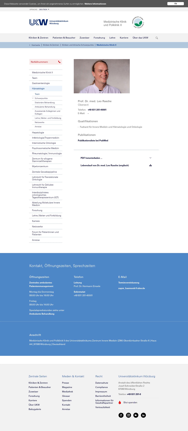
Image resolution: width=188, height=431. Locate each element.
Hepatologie (38, 132)
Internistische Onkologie (44, 143)
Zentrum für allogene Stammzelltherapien (42, 159)
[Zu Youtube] (136, 415)
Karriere (36, 221)
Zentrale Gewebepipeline (44, 171)
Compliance (101, 387)
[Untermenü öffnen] (33, 98)
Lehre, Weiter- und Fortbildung (48, 118)
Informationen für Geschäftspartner (104, 401)
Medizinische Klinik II (106, 45)
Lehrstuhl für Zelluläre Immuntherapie (42, 186)
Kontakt (66, 404)
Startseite (36, 45)
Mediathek (67, 391)
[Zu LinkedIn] (143, 415)
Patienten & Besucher (40, 387)
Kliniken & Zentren (51, 45)
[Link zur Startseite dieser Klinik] (131, 22)
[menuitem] (39, 9)
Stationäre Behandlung (45, 102)
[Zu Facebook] (121, 415)
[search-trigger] (156, 37)
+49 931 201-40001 (97, 109)
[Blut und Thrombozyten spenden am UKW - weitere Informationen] (127, 402)
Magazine (67, 387)
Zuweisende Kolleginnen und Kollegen (47, 112)
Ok (175, 3)
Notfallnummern (39, 61)
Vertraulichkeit (102, 407)
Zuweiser (33, 391)
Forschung (37, 210)
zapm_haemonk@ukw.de (131, 288)
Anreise (38, 126)
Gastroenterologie (41, 83)
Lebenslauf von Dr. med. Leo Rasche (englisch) (105, 165)
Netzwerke (39, 122)
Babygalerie (35, 409)
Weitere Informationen (95, 3)
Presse (65, 382)
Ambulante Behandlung (45, 107)
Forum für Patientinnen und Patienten (45, 233)
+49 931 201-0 (134, 394)
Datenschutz (101, 382)
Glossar (66, 396)
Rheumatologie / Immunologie (47, 153)
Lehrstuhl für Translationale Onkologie (45, 178)
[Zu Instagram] (128, 415)
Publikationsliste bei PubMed (93, 140)
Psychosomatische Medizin (45, 148)
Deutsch (38, 9)
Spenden (67, 400)
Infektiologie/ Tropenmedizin (45, 137)
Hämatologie (38, 88)
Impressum (101, 391)
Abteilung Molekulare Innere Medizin (46, 203)
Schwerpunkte (41, 98)
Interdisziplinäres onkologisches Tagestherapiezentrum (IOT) (45, 195)
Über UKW (34, 404)
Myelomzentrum (40, 166)
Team (34, 78)
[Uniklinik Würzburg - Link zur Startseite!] (48, 22)
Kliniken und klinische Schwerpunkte (78, 45)
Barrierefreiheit (103, 396)
